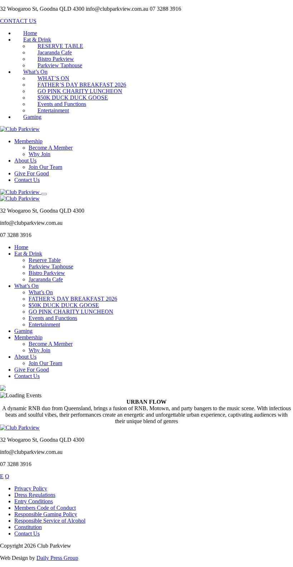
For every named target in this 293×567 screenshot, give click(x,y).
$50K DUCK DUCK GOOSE (73, 97)
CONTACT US (18, 21)
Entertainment (53, 110)
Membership (28, 141)
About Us (25, 161)
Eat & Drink (37, 40)
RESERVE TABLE (60, 46)
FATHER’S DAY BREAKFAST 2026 (82, 85)
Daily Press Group (57, 558)
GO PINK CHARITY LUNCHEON (80, 91)
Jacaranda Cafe (55, 52)
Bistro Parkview (56, 59)
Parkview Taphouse (60, 65)
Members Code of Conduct (45, 508)
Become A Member (51, 148)
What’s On (35, 72)
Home (30, 33)
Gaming (32, 117)
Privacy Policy (30, 488)
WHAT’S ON (53, 78)
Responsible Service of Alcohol (49, 521)
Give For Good (31, 173)
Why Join (39, 154)
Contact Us (27, 180)
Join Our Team (45, 167)
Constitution (28, 527)
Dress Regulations (34, 495)
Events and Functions (62, 104)
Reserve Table (45, 260)
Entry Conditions (33, 501)
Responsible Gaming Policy (45, 514)
